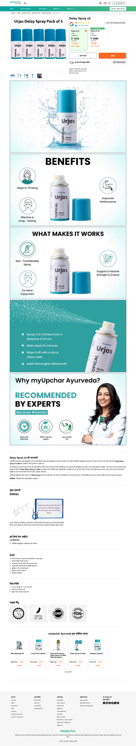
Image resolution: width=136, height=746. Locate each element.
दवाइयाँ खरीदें (60, 700)
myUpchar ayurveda (80, 69)
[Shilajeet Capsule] (97, 644)
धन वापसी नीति (37, 706)
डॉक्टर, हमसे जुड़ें (83, 700)
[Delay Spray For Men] (77, 644)
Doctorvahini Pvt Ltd (80, 71)
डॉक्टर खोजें (59, 714)
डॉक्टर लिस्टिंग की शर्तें (85, 703)
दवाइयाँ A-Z (56, 9)
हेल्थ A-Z (70, 9)
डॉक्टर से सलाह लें (61, 703)
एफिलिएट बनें (60, 725)
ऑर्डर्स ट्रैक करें (60, 706)
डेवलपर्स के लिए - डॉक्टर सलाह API (64, 719)
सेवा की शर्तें (36, 703)
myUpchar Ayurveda (16, 714)
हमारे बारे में (13, 700)
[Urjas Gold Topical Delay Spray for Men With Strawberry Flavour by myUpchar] (58, 644)
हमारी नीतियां (37, 697)
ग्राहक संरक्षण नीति (38, 708)
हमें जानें (13, 697)
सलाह (11, 9)
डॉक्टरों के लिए (83, 697)
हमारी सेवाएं (60, 697)
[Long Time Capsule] (38, 644)
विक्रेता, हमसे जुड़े (61, 717)
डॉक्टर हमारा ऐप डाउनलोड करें (86, 706)
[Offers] (100, 3)
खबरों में (12, 703)
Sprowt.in (13, 711)
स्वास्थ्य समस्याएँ (25, 9)
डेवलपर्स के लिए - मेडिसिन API (63, 722)
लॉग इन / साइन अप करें (117, 9)
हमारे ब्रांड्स (42, 9)
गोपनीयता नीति (37, 700)
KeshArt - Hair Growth (17, 717)
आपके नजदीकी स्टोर (61, 711)
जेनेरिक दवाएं (60, 708)
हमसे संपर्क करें (14, 706)
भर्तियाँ (12, 708)
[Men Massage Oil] (19, 644)
